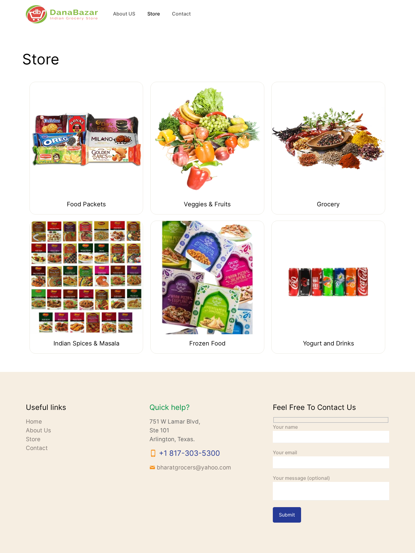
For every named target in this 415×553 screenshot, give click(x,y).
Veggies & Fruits (207, 204)
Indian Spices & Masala (86, 343)
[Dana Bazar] (62, 13)
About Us (38, 430)
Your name (285, 427)
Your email (285, 452)
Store (33, 439)
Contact (37, 448)
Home (34, 421)
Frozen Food (207, 343)
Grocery (328, 204)
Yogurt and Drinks (328, 343)
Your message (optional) (301, 478)
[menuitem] (153, 31)
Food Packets (86, 204)
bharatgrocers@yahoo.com (194, 467)
